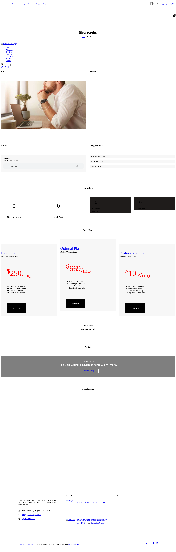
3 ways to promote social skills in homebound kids (91, 500)
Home (83, 37)
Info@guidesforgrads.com (43, 4)
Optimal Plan (70, 248)
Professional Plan (132, 253)
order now (16, 308)
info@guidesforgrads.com (31, 515)
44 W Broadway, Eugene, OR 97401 (20, 4)
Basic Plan (9, 253)
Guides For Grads (98, 502)
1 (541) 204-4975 (28, 519)
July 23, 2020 (82, 523)
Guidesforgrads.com (25, 544)
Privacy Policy (73, 544)
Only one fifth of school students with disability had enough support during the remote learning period (92, 519)
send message (89, 371)
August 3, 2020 (83, 502)
